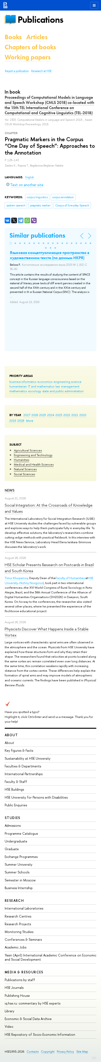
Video (9, 1026)
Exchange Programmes (21, 856)
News (10, 490)
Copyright (47, 1052)
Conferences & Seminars (23, 939)
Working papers (27, 57)
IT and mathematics (41, 386)
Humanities (21, 460)
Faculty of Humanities (70, 578)
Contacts (33, 1052)
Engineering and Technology (33, 455)
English (29, 177)
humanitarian (18, 386)
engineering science (68, 381)
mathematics (18, 391)
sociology (34, 391)
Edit (94, 1057)
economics (44, 381)
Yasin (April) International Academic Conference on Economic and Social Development (50, 957)
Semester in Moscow (20, 880)
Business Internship (19, 888)
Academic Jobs (15, 947)
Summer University (18, 864)
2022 (66, 415)
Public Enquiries (16, 805)
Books (13, 37)
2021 (74, 415)
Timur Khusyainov (16, 578)
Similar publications (37, 235)
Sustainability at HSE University (27, 758)
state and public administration (63, 391)
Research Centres (18, 916)
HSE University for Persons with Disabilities (36, 797)
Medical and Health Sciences (34, 464)
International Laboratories (24, 908)
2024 (50, 415)
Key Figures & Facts (19, 750)
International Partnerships (24, 774)
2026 (34, 415)
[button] (10, 243)
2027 (26, 415)
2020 (82, 415)
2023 (58, 415)
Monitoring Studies (19, 931)
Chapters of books (30, 47)
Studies (12, 817)
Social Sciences (24, 474)
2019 (12, 420)
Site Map (82, 1052)
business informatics (22, 381)
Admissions (13, 825)
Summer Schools (17, 872)
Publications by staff (20, 980)
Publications (40, 20)
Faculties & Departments (23, 766)
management (70, 386)
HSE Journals (14, 987)
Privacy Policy (65, 1052)
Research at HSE (41, 71)
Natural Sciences (25, 469)
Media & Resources (24, 972)
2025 (42, 415)
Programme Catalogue (21, 833)
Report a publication (17, 71)
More (29, 420)
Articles (36, 37)
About (11, 735)
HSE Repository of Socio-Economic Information (40, 1034)
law (57, 386)
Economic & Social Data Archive (28, 1018)
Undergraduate (16, 841)
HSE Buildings (14, 789)
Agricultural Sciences (28, 450)
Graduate (12, 849)
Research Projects (18, 924)
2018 (20, 420)
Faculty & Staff (16, 781)
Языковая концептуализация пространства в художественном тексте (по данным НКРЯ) (49, 255)
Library (9, 1011)
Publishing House (17, 995)
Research (14, 900)
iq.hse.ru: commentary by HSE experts (32, 1003)
